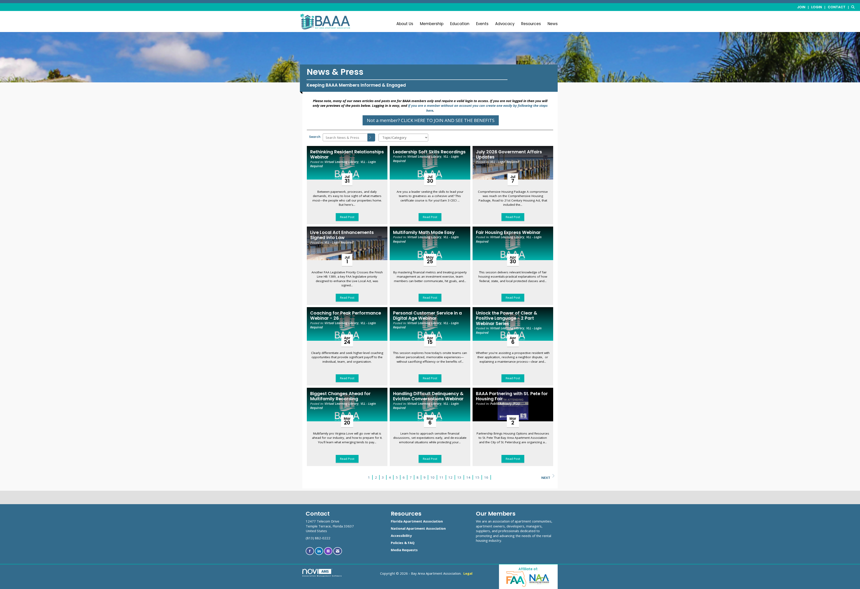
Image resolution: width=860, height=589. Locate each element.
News (553, 23)
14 (468, 477)
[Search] (371, 137)
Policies (397, 542)
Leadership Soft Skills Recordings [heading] (429, 151)
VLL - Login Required (504, 162)
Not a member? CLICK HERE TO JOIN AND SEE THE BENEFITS (430, 120)
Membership (431, 23)
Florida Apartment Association (417, 521)
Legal (467, 573)
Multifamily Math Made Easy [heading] (424, 232)
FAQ (411, 542)
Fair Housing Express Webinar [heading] (508, 232)
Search (314, 137)
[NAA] (539, 578)
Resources (531, 23)
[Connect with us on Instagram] (328, 551)
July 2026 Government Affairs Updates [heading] (509, 154)
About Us (404, 23)
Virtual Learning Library (342, 162)
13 (459, 477)
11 (441, 477)
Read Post (347, 217)
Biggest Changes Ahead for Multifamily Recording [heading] (340, 396)
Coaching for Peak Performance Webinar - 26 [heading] (345, 316)
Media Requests (404, 550)
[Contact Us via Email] (337, 551)
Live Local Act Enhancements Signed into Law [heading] (342, 235)
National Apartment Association (418, 528)
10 (432, 477)
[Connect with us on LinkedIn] (319, 551)
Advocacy (504, 23)
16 (486, 477)
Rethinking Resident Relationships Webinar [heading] (347, 154)
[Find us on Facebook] (310, 551)
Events (482, 23)
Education (459, 23)
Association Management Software (322, 576)
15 (477, 477)
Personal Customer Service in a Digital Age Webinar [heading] (427, 316)
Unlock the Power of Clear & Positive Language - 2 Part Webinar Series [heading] (506, 318)
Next (545, 477)
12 (450, 477)
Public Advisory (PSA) (505, 404)
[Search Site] (854, 7)
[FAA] (516, 578)
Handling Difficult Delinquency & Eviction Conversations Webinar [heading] (428, 396)
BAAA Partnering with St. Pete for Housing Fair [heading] (512, 396)
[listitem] (803, 7)
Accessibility (401, 535)
